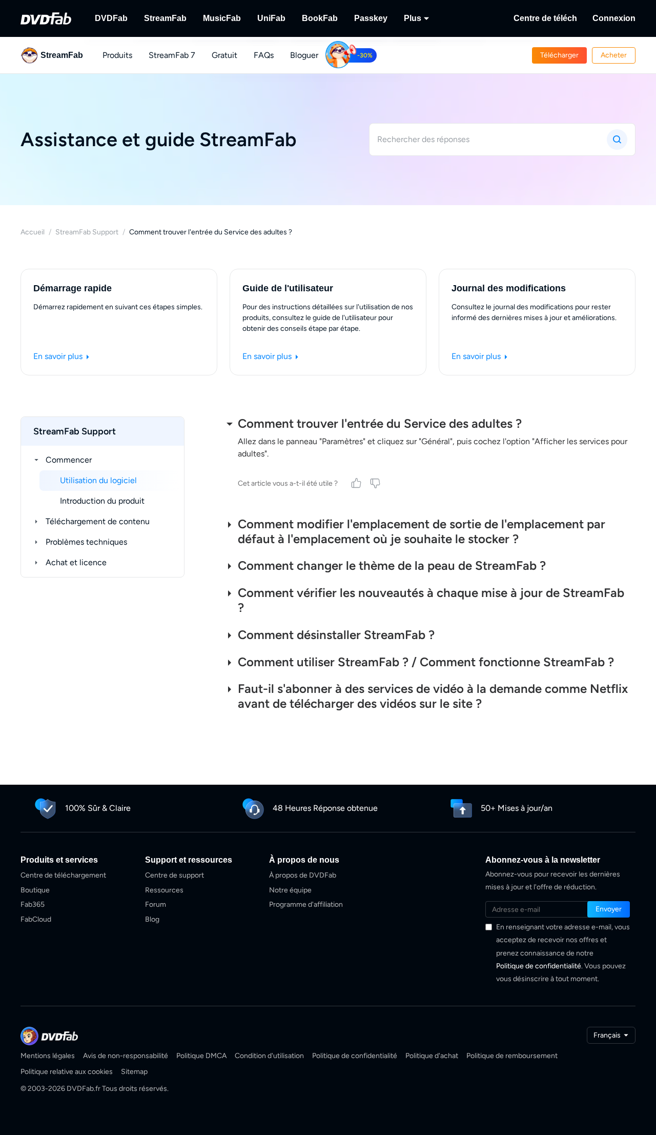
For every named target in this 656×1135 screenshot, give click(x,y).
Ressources (164, 890)
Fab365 (32, 904)
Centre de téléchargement (63, 875)
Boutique (35, 890)
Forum (155, 904)
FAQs (264, 55)
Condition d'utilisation (269, 1055)
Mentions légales (47, 1055)
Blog (152, 919)
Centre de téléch (545, 18)
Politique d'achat (431, 1055)
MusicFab (222, 18)
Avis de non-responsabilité (125, 1055)
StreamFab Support (86, 232)
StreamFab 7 (172, 55)
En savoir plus (59, 356)
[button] (559, 55)
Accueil (32, 232)
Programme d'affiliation (306, 904)
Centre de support (174, 875)
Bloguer (304, 55)
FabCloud (35, 919)
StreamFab (165, 18)
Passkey (370, 18)
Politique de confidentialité (538, 966)
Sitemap (134, 1071)
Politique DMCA (201, 1055)
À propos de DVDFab (302, 875)
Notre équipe (290, 890)
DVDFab (111, 18)
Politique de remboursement (512, 1055)
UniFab (271, 18)
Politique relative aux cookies (66, 1071)
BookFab (320, 18)
